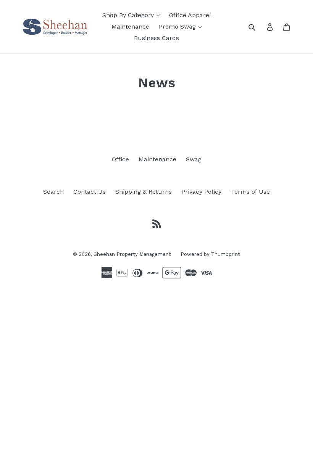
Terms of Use (250, 191)
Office (120, 159)
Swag (194, 159)
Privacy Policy (201, 191)
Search (53, 191)
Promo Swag (178, 26)
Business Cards (156, 38)
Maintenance (130, 26)
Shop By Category (129, 15)
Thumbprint (225, 254)
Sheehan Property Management (132, 254)
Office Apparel (190, 15)
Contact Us (89, 191)
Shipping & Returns (143, 191)
